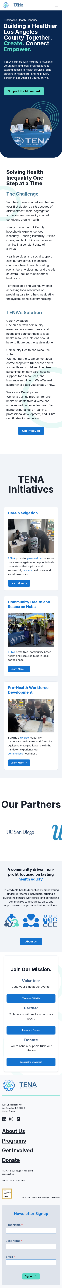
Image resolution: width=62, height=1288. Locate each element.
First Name (14, 1225)
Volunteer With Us (31, 998)
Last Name (14, 1240)
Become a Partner (31, 1030)
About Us (13, 1131)
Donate (11, 1160)
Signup (29, 1276)
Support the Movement (24, 91)
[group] (4, 1119)
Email (10, 1256)
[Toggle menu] (56, 5)
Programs (14, 1141)
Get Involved (17, 1150)
